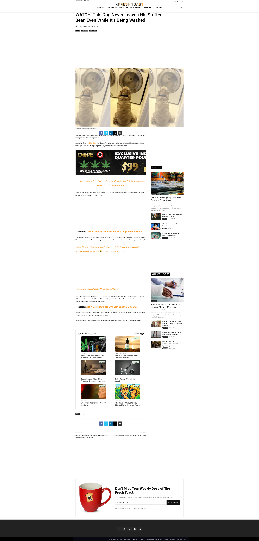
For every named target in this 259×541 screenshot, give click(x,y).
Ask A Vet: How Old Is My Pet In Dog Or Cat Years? (111, 307)
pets (87, 414)
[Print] (120, 133)
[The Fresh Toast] (129, 4)
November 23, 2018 (110, 289)
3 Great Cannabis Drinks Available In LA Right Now (129, 435)
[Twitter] (106, 133)
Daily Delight (85, 30)
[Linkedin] (111, 133)
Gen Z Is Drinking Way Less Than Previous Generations (166, 198)
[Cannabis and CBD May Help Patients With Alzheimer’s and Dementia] (156, 323)
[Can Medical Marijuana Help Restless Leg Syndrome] (156, 334)
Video (95, 30)
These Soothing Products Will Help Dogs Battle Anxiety (114, 231)
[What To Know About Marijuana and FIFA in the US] (156, 216)
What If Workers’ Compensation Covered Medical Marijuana (165, 305)
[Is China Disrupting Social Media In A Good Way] (156, 235)
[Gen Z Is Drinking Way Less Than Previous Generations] (167, 183)
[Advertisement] (129, 50)
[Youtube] (140, 529)
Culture (78, 30)
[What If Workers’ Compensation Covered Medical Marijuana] (167, 290)
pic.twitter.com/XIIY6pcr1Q (113, 251)
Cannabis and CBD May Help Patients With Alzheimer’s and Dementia (172, 323)
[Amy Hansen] (76, 26)
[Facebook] (101, 133)
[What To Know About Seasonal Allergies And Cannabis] (156, 226)
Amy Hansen (83, 26)
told (91, 143)
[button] (181, 7)
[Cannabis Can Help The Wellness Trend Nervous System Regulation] (156, 344)
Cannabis (153, 194)
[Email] (115, 133)
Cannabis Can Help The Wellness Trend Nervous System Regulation (170, 344)
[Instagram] (124, 529)
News (91, 30)
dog (82, 414)
